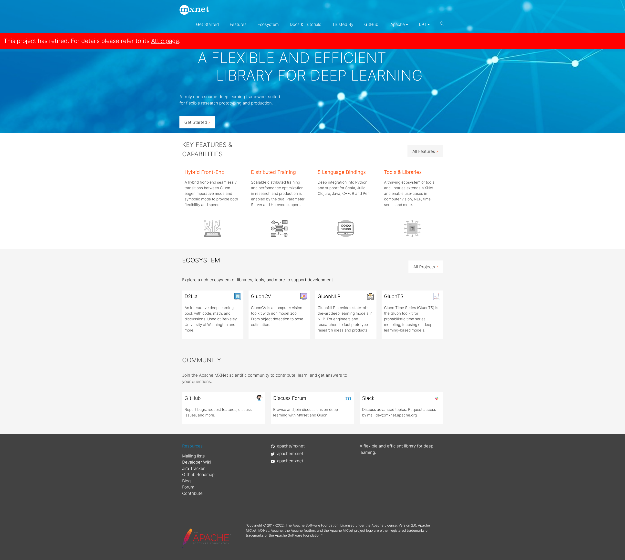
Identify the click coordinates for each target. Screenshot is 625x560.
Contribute (192, 493)
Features (238, 24)
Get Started (207, 24)
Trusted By (342, 24)
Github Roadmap (198, 474)
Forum (188, 487)
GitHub (371, 24)
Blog (186, 480)
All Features (425, 151)
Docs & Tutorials (305, 24)
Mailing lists (193, 456)
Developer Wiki (196, 462)
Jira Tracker (193, 468)
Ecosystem (268, 24)
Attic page (165, 40)
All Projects (425, 266)
